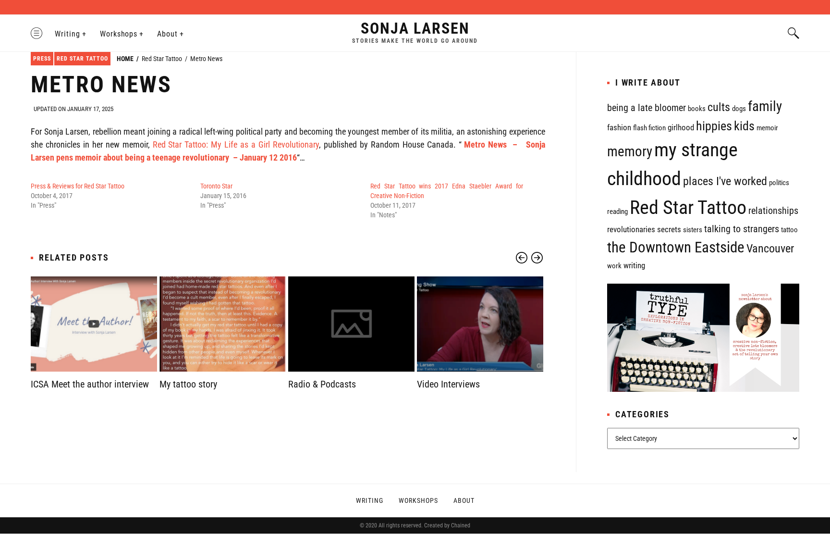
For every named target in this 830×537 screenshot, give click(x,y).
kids (744, 126)
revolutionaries (631, 229)
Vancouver (770, 248)
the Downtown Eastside (676, 247)
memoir (767, 128)
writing (634, 265)
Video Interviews (448, 384)
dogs (739, 108)
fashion (619, 127)
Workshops (119, 33)
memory (629, 151)
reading (617, 211)
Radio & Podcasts (322, 384)
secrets (669, 229)
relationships (773, 210)
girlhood (681, 127)
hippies (714, 126)
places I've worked (725, 181)
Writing (67, 33)
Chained (460, 525)
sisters (692, 229)
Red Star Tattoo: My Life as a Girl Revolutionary (236, 144)
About (167, 33)
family (765, 106)
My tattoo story (188, 384)
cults (719, 107)
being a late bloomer (646, 107)
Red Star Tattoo (82, 58)
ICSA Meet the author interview (90, 384)
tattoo (789, 229)
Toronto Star (216, 186)
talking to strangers (741, 229)
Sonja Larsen (415, 28)
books (697, 108)
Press (42, 58)
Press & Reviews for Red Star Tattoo (77, 186)
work (614, 266)
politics (779, 182)
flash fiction (649, 128)
